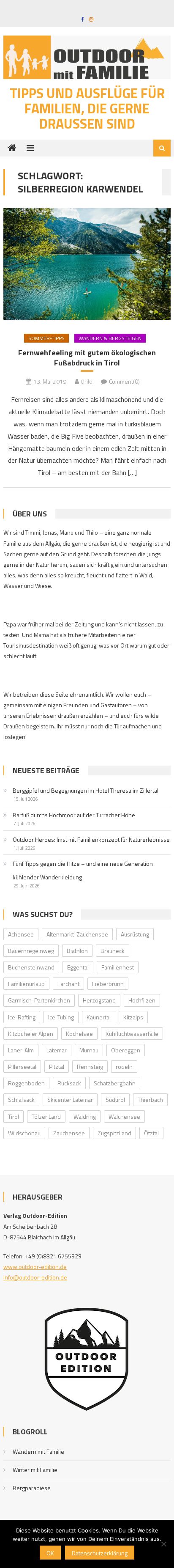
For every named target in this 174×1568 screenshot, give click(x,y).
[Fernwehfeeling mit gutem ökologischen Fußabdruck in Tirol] (87, 264)
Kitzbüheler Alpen (30, 1033)
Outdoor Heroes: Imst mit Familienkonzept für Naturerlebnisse (91, 839)
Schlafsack (21, 1099)
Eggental (78, 967)
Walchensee (124, 1116)
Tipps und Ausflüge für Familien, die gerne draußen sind (87, 108)
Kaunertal (99, 1017)
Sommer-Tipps (46, 338)
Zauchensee (69, 1133)
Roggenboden (26, 1083)
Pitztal (56, 1066)
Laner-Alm (21, 1050)
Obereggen (125, 1050)
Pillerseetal (22, 1066)
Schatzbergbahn (115, 1083)
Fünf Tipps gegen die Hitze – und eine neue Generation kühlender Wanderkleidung (83, 870)
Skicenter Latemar (70, 1099)
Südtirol (115, 1099)
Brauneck (113, 950)
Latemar (56, 1050)
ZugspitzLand (114, 1133)
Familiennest (117, 967)
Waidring (84, 1116)
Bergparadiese (32, 1487)
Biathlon (77, 950)
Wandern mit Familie (38, 1451)
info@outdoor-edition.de (35, 1277)
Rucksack (69, 1083)
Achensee (21, 934)
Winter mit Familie (35, 1469)
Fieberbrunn (108, 983)
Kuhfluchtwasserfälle (132, 1033)
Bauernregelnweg (31, 950)
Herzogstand (99, 1000)
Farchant (68, 983)
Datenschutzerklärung (100, 1553)
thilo (86, 381)
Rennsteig (90, 1066)
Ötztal (151, 1133)
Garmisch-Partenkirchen (39, 1000)
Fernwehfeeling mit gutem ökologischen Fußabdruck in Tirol (87, 358)
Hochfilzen (141, 1000)
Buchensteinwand (31, 967)
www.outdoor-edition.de (35, 1266)
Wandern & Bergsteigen (110, 338)
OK (50, 1553)
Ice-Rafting (21, 1017)
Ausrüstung (135, 934)
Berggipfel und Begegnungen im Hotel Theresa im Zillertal (85, 790)
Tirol (13, 1116)
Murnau (88, 1050)
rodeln (124, 1066)
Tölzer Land (46, 1116)
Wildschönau (24, 1133)
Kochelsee (79, 1033)
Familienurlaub (26, 983)
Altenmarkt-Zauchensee (77, 934)
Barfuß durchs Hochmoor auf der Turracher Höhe (74, 814)
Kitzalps (133, 1017)
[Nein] (163, 1544)
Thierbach (150, 1099)
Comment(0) (124, 381)
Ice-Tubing (61, 1017)
